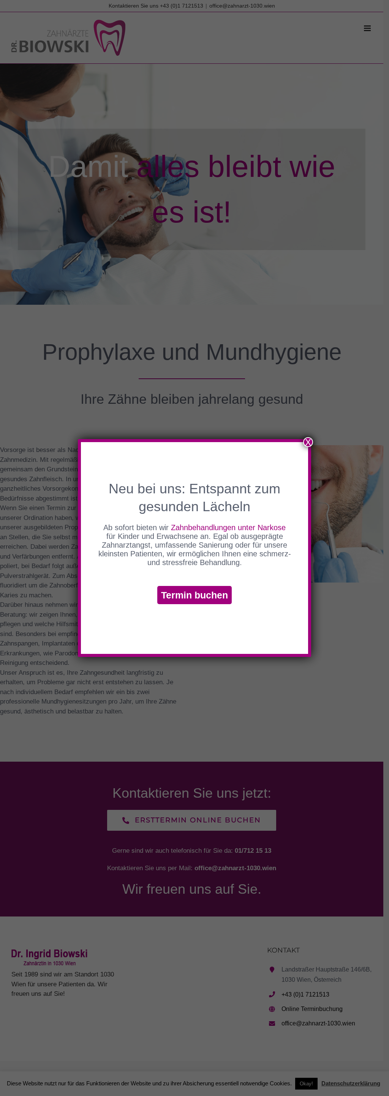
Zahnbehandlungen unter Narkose (228, 527)
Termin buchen (194, 595)
